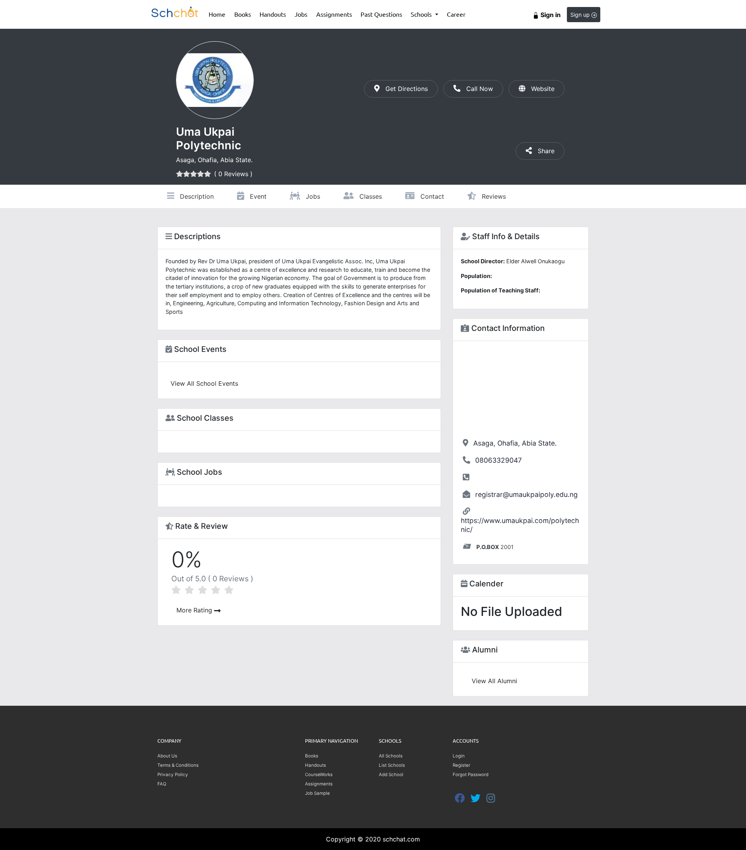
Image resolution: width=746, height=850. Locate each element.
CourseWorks (319, 774)
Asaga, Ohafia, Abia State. (515, 443)
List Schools (392, 765)
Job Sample (317, 793)
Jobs (301, 14)
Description (196, 196)
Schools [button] (422, 14)
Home (219, 14)
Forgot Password (470, 774)
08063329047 (498, 460)
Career (456, 14)
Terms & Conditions (178, 765)
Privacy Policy (172, 774)
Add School (391, 774)
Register (461, 765)
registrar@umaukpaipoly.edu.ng (526, 494)
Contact (431, 196)
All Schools (391, 756)
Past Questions (381, 14)
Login (459, 756)
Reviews (493, 196)
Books (244, 14)
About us (167, 756)
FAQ (161, 784)
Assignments (334, 14)
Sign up (580, 14)
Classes (369, 196)
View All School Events (204, 383)
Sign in (550, 15)
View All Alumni (494, 681)
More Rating (195, 610)
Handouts (273, 14)
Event (257, 196)
